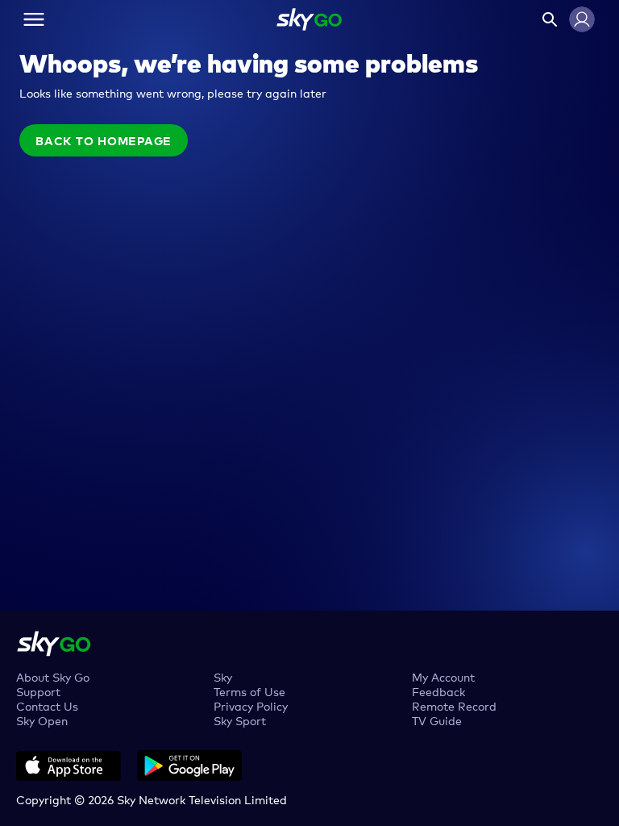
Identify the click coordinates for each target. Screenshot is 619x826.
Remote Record (454, 705)
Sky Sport (240, 720)
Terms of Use (249, 691)
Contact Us (47, 705)
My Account (443, 676)
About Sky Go (52, 676)
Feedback (438, 691)
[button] (582, 19)
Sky (223, 676)
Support (38, 691)
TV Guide (437, 720)
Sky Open (42, 720)
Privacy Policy (251, 705)
